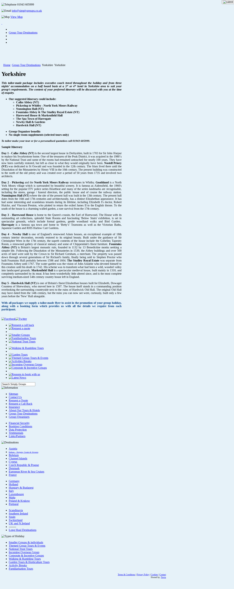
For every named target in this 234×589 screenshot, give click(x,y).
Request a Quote (18, 400)
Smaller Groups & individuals (26, 542)
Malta (12, 497)
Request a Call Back (20, 403)
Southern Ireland (18, 513)
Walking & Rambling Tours (25, 558)
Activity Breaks (18, 565)
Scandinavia (16, 510)
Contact (162, 574)
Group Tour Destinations (26, 65)
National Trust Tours (21, 548)
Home (6, 65)
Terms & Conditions (126, 574)
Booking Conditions (20, 426)
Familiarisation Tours (21, 568)
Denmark (14, 468)
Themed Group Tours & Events (27, 545)
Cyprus (13, 461)
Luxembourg (16, 494)
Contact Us (15, 397)
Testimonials (16, 432)
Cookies (154, 574)
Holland (13, 484)
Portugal (13, 504)
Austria (13, 448)
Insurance (14, 407)
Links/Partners (17, 436)
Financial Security (19, 423)
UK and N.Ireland (19, 523)
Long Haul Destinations (22, 530)
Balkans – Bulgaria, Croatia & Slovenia (23, 452)
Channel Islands (18, 458)
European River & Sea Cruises (26, 471)
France (13, 474)
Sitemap (13, 393)
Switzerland (15, 520)
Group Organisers (19, 416)
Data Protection (18, 429)
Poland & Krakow (19, 500)
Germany (14, 481)
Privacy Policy (143, 574)
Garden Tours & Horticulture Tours (29, 562)
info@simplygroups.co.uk (27, 10)
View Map (16, 16)
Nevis (163, 577)
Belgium (14, 455)
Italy (11, 490)
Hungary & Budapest (21, 487)
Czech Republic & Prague (24, 465)
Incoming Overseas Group (24, 552)
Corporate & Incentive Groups (26, 555)
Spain (12, 516)
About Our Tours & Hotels (24, 410)
